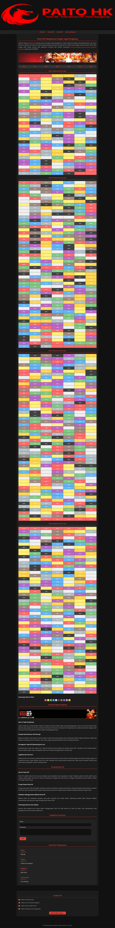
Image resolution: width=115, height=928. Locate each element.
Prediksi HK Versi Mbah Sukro (27, 906)
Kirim (23, 838)
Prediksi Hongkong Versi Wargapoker (29, 909)
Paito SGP (51, 32)
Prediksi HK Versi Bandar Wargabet (28, 903)
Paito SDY (60, 32)
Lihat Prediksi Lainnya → (57, 913)
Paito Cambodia (70, 32)
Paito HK (42, 32)
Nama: (21, 821)
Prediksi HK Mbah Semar (26, 900)
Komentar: (23, 827)
